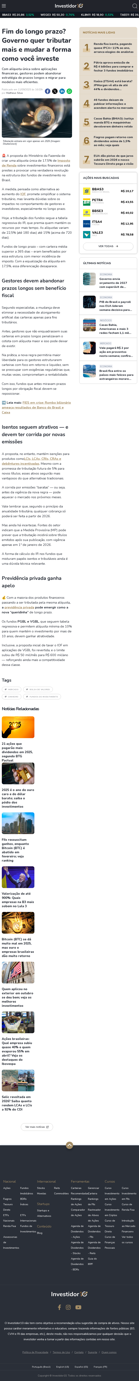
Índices (24, 1204)
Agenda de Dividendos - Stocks (77, 1248)
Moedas (41, 1193)
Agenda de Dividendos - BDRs (77, 1264)
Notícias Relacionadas (20, 709)
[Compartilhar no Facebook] (47, 91)
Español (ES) (81, 1366)
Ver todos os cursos (127, 1239)
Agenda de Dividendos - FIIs (94, 1231)
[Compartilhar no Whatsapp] (69, 91)
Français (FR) (100, 1366)
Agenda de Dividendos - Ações (77, 1231)
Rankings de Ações (76, 1201)
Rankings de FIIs (93, 1201)
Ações (6, 1188)
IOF (23, 194)
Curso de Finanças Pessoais (110, 1242)
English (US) (62, 1366)
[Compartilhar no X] (55, 91)
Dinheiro (13, 697)
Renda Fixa (9, 1226)
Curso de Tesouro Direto (110, 1226)
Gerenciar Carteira (93, 1190)
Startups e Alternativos (44, 1213)
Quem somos (109, 1352)
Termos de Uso (61, 1352)
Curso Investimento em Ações (112, 1193)
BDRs (23, 1199)
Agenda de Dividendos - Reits (94, 1248)
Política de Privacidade (35, 1352)
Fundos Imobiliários (26, 1190)
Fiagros (7, 1199)
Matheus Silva (14, 93)
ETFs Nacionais (8, 1218)
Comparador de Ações (78, 1212)
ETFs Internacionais (27, 1218)
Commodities (61, 1193)
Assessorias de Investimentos (10, 1242)
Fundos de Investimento (44, 697)
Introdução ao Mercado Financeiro (128, 1226)
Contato (79, 1352)
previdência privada (19, 607)
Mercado (13, 689)
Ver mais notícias (35, 1127)
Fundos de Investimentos (27, 1228)
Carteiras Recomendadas (78, 1190)
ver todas (106, 246)
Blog (39, 1233)
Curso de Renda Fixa (128, 1207)
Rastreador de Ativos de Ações (94, 1215)
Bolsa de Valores (40, 689)
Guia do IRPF (92, 1261)
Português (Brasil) (41, 1366)
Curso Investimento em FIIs (129, 1193)
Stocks (41, 1188)
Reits (57, 1188)
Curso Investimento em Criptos (112, 1210)
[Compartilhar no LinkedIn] (62, 91)
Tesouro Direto (8, 1207)
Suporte (92, 1352)
